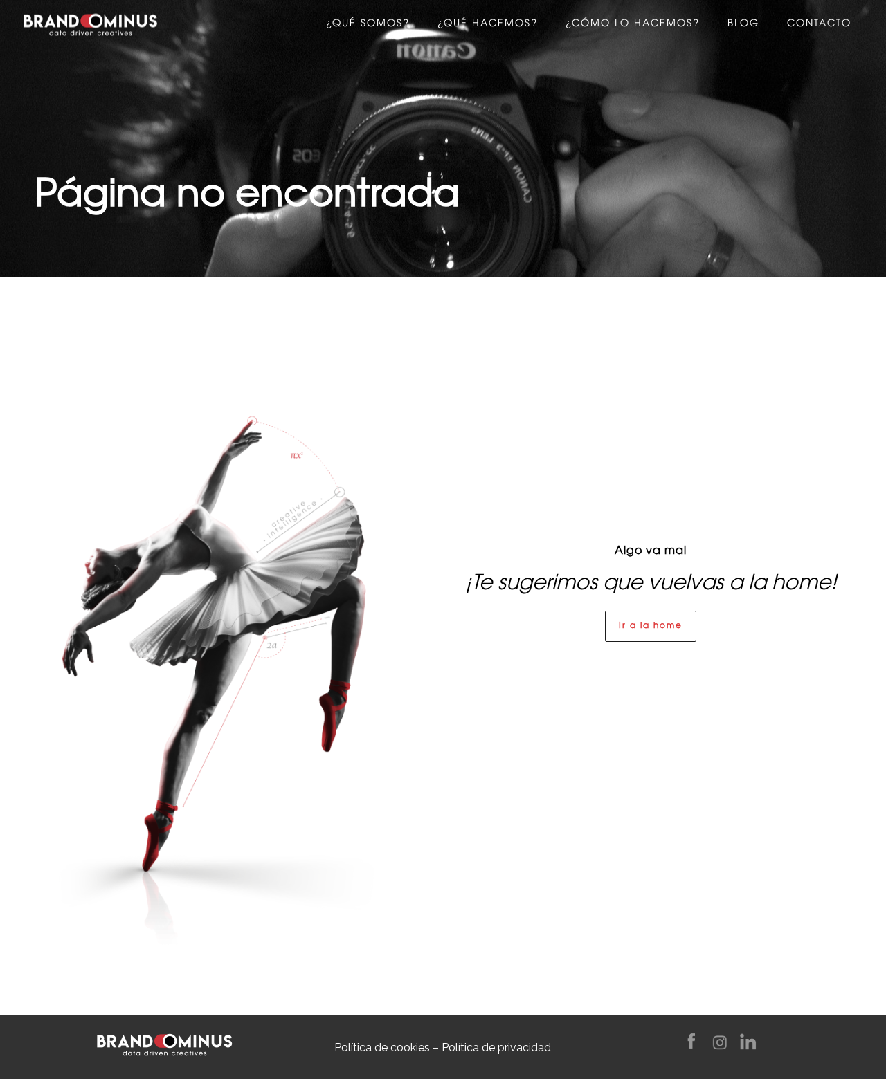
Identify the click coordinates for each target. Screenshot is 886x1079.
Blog (743, 24)
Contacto (819, 24)
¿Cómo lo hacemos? (633, 24)
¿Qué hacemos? (487, 24)
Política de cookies (382, 1047)
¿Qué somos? (368, 24)
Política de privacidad (496, 1047)
